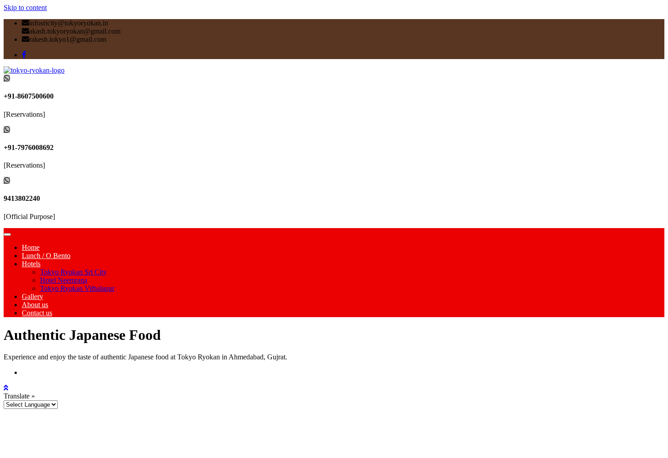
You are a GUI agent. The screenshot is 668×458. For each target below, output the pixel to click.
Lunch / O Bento (46, 255)
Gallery (32, 296)
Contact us (37, 313)
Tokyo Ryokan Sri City (73, 272)
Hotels (31, 264)
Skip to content (25, 7)
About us (35, 305)
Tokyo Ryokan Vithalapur (77, 288)
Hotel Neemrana (63, 280)
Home (31, 247)
